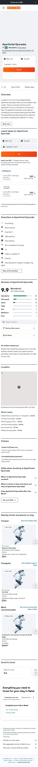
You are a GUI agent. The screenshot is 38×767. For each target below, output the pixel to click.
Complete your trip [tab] (11, 697)
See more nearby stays (29, 521)
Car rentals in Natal (12, 710)
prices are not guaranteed (10, 734)
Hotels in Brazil (8, 760)
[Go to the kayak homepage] (13, 8)
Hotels (15, 758)
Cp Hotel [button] (5, 592)
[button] (35, 2)
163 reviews (22, 48)
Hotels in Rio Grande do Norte (23, 760)
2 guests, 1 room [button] (10, 64)
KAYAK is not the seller (11, 740)
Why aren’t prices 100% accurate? (15, 748)
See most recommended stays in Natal (28, 608)
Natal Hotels (11, 762)
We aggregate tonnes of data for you (16, 744)
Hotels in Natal (10, 713)
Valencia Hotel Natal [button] (9, 548)
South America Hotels (26, 758)
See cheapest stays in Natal (29, 564)
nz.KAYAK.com (7, 758)
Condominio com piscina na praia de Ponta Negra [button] (17, 636)
